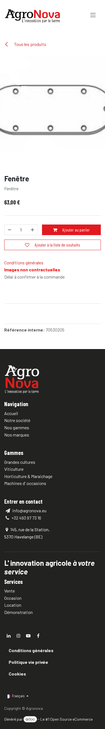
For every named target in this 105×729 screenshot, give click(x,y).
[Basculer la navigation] (93, 15)
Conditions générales (23, 262)
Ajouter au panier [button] (76, 229)
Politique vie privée (28, 662)
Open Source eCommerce (71, 719)
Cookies (17, 673)
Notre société (17, 420)
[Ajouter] (32, 230)
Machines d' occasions (25, 483)
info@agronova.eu (28, 510)
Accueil (11, 413)
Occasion (13, 598)
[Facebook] (38, 635)
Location (12, 605)
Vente (9, 590)
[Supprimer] (10, 230)
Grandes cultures (19, 462)
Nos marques (16, 434)
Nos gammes (16, 427)
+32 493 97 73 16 (26, 517)
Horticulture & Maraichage (28, 476)
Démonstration (18, 612)
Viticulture (14, 469)
